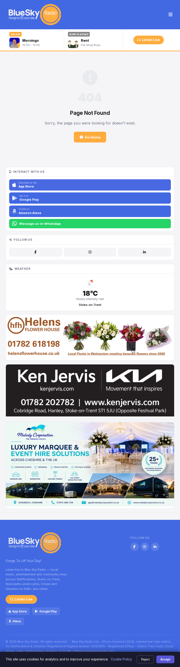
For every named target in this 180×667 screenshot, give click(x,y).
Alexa (17, 621)
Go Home (93, 137)
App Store (19, 611)
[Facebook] (35, 252)
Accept (165, 659)
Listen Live (151, 40)
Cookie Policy (121, 659)
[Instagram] (90, 252)
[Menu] (170, 14)
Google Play (48, 611)
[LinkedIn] (144, 252)
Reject (145, 659)
